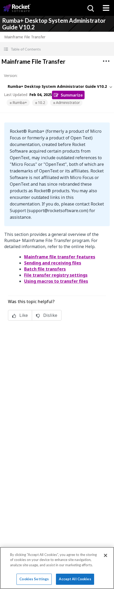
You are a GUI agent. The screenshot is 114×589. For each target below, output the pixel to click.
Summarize (72, 94)
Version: (10, 75)
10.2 (41, 102)
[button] (57, 49)
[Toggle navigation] (106, 8)
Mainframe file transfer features (59, 257)
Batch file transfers (45, 269)
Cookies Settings (34, 579)
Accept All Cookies (75, 579)
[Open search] (90, 8)
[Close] (105, 555)
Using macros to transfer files (56, 281)
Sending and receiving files (52, 263)
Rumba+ (19, 102)
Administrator (68, 102)
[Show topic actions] (106, 61)
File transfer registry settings (55, 275)
